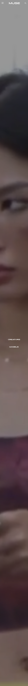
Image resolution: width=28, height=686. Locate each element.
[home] (14, 3)
